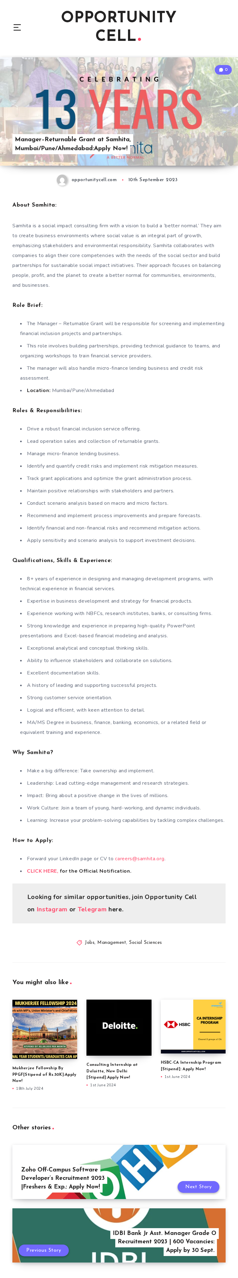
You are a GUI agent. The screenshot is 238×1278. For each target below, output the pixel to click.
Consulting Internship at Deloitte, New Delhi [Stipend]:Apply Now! (112, 1071)
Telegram (92, 909)
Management (111, 942)
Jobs (90, 942)
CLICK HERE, (43, 871)
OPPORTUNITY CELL (119, 28)
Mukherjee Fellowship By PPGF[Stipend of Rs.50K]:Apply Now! (44, 1074)
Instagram (52, 909)
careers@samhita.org (139, 858)
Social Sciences (145, 942)
